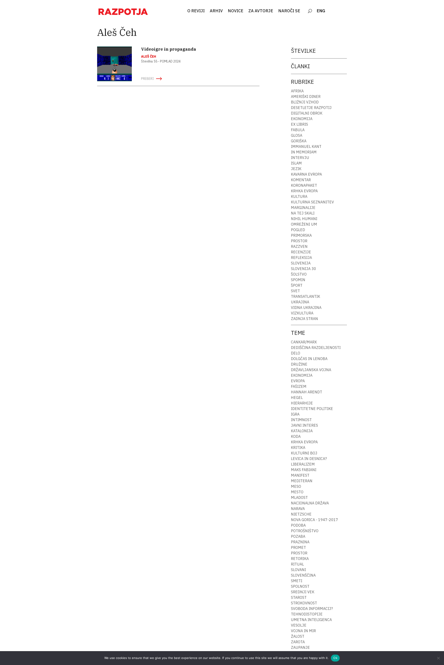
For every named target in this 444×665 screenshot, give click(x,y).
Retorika (300, 558)
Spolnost (300, 586)
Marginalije (303, 207)
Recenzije (301, 252)
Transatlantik (305, 296)
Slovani (298, 569)
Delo (295, 353)
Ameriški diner (306, 96)
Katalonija (302, 431)
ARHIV (216, 11)
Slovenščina (303, 575)
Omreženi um (304, 224)
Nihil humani (304, 218)
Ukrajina (300, 302)
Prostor (299, 241)
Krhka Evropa (304, 191)
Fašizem (298, 386)
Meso (296, 486)
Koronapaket (304, 185)
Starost (299, 597)
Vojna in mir (303, 630)
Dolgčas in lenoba (309, 358)
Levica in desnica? (309, 458)
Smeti (296, 580)
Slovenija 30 (303, 268)
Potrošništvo (304, 530)
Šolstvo (299, 274)
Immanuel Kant (306, 146)
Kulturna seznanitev (312, 202)
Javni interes (304, 425)
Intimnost (301, 419)
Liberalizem (303, 464)
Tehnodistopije (307, 614)
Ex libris (299, 124)
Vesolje (298, 625)
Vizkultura (302, 313)
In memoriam (304, 152)
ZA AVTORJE (260, 11)
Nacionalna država (310, 503)
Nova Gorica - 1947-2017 (314, 519)
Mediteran (301, 481)
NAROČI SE (289, 11)
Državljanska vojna (311, 369)
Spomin (298, 279)
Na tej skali (302, 213)
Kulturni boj (304, 453)
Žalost (297, 636)
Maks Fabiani (303, 469)
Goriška (298, 141)
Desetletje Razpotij (311, 107)
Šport (296, 285)
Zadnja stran (304, 318)
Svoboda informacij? (312, 608)
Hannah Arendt (306, 392)
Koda (296, 436)
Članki (300, 66)
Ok (335, 658)
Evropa (298, 381)
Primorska (301, 235)
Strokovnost (304, 603)
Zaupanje (300, 647)
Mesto (297, 492)
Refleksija (301, 257)
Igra (295, 414)
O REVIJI (196, 11)
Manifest (300, 475)
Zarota (298, 642)
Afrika (297, 91)
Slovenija (301, 263)
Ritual (297, 564)
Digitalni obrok (306, 113)
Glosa (296, 135)
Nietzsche (301, 514)
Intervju (300, 157)
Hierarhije (302, 403)
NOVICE (235, 11)
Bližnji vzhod (305, 102)
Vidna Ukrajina (306, 307)
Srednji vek (302, 592)
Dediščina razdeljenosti (316, 347)
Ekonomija (301, 118)
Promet (298, 547)
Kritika (298, 447)
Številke (303, 50)
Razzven (299, 246)
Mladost (299, 497)
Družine (299, 364)
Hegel (297, 397)
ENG (321, 11)
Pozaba (298, 536)
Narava (298, 508)
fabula (298, 129)
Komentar (301, 179)
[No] (438, 658)
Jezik (296, 168)
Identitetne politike (312, 408)
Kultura (299, 196)
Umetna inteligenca (311, 619)
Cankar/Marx (304, 342)
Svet (295, 291)
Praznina (300, 542)
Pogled (298, 229)
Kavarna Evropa (306, 174)
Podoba (298, 525)
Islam (296, 163)
